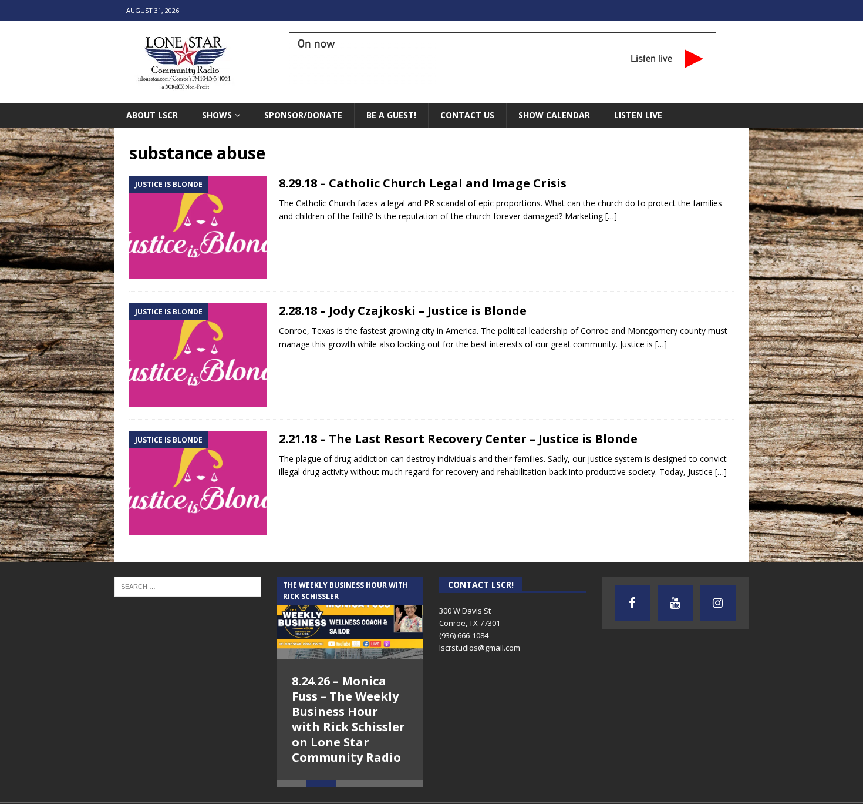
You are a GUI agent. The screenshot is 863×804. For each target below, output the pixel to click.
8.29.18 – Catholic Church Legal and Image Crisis (423, 183)
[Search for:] (187, 586)
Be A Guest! (391, 114)
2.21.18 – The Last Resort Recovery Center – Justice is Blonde (458, 439)
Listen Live (638, 114)
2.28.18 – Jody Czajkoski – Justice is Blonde (403, 311)
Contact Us (467, 114)
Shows (217, 114)
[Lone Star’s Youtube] (675, 603)
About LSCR (152, 114)
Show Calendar (554, 114)
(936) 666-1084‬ (463, 635)
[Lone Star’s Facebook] (632, 603)
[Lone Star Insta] (718, 603)
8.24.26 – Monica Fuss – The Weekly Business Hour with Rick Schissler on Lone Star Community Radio (348, 719)
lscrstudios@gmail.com (479, 647)
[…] (611, 216)
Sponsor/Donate (303, 114)
